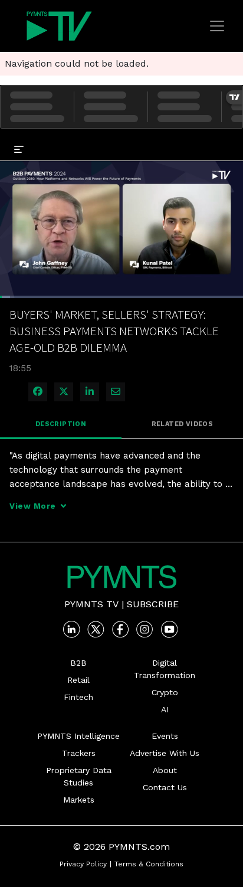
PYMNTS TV (91, 604)
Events (165, 736)
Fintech (78, 697)
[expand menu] (18, 148)
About (165, 770)
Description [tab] (60, 424)
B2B (78, 662)
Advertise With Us (164, 753)
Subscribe (153, 604)
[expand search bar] (228, 140)
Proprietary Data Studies (78, 776)
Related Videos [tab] (183, 424)
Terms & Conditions (148, 864)
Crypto (165, 692)
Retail (78, 680)
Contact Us (165, 787)
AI (165, 709)
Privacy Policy (83, 864)
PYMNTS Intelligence (78, 736)
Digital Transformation (164, 669)
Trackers (79, 753)
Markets (78, 799)
